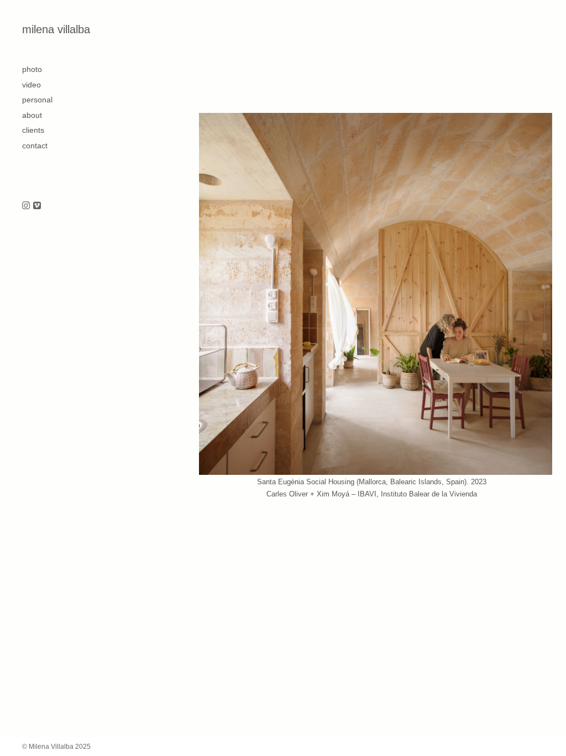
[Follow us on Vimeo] (37, 206)
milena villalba (56, 29)
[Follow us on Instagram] (26, 206)
